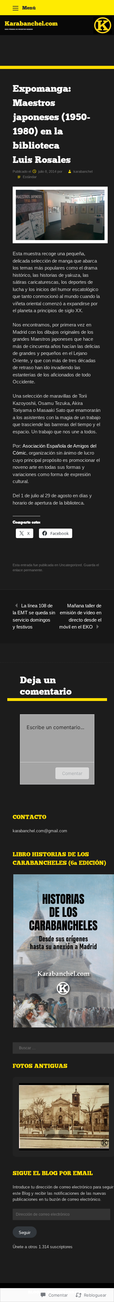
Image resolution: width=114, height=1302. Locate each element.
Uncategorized (70, 565)
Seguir (24, 1232)
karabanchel (82, 171)
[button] (49, 1133)
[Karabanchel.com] (57, 33)
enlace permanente (27, 570)
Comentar (72, 773)
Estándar (30, 177)
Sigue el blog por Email (53, 1173)
